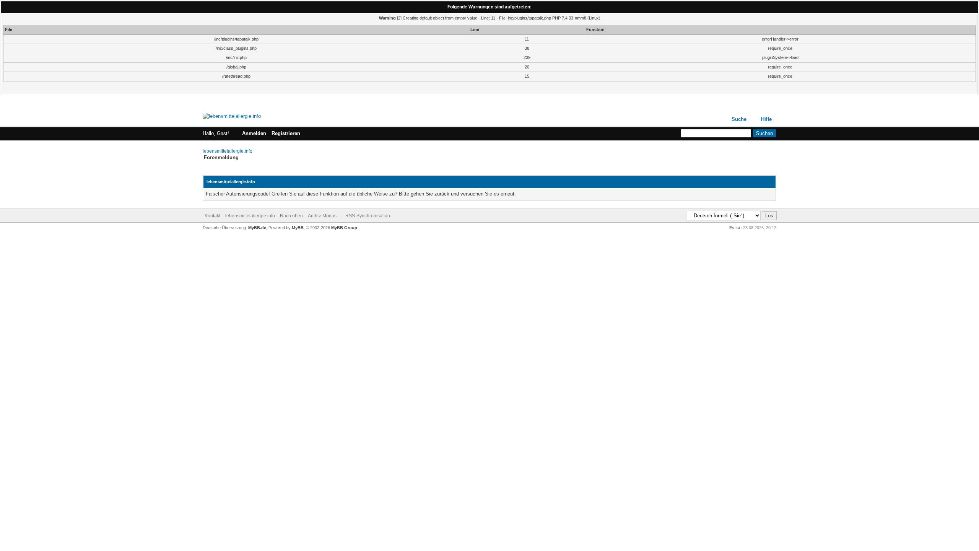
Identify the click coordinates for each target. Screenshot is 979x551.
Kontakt (212, 215)
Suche (739, 119)
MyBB (298, 227)
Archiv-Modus (322, 215)
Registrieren (286, 133)
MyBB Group (344, 227)
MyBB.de (257, 227)
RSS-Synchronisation (367, 215)
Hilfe (766, 119)
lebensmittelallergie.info (227, 151)
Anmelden (254, 133)
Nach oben (291, 215)
